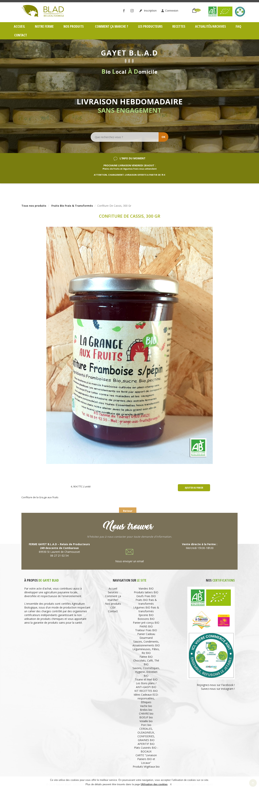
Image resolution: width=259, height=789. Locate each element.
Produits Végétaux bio (146, 766)
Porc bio (146, 725)
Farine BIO (146, 656)
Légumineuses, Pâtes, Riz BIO (146, 651)
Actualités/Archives (210, 26)
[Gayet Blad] (42, 10)
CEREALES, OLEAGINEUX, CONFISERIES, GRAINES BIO (146, 734)
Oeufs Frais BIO (146, 596)
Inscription (150, 10)
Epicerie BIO (146, 615)
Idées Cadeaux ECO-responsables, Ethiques (146, 698)
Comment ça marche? (113, 598)
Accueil (19, 26)
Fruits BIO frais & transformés (146, 601)
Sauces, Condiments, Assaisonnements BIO (146, 643)
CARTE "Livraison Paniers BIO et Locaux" (146, 759)
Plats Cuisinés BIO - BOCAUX (146, 749)
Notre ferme (44, 26)
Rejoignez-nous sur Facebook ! (215, 685)
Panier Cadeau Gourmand (146, 636)
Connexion (171, 10)
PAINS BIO (146, 626)
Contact (20, 35)
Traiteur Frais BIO (146, 630)
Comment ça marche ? (111, 26)
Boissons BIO (146, 619)
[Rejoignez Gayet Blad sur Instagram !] (133, 10)
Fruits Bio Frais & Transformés (72, 205)
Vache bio (146, 706)
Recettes (178, 26)
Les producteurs (150, 26)
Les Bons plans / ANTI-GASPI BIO (146, 685)
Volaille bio (146, 721)
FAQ (238, 26)
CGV (112, 607)
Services (113, 592)
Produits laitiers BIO (146, 592)
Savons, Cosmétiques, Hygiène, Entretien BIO (146, 671)
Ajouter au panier (194, 487)
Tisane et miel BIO (146, 679)
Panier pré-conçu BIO (146, 622)
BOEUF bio (146, 717)
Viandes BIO (146, 588)
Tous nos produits (33, 205)
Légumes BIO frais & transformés (146, 609)
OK (163, 137)
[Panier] (194, 9)
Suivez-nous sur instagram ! (218, 688)
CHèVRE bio (146, 713)
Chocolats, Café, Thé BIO (146, 662)
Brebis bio (146, 710)
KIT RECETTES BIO (146, 691)
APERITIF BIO (146, 744)
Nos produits (74, 26)
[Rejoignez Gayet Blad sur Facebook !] (124, 10)
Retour (127, 511)
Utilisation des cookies (154, 784)
